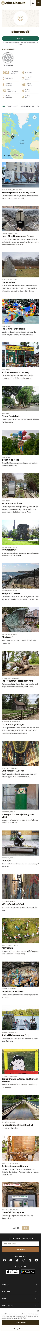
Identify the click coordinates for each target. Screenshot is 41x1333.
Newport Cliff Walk (11, 593)
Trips (4, 1299)
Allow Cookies (20, 1322)
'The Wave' (7, 637)
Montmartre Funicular (12, 503)
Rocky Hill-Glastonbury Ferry (16, 1035)
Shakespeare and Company (15, 372)
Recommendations (27, 106)
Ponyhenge (7, 948)
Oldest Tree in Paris (11, 416)
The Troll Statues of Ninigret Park (17, 681)
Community (8, 1306)
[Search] (33, 3)
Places (5, 1284)
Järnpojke (6, 860)
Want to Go (12, 106)
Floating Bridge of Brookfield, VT (17, 1125)
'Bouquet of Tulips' (10, 460)
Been (3, 106)
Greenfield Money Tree (13, 1212)
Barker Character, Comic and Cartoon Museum (20, 1080)
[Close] (38, 1310)
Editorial (6, 1291)
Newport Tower (9, 550)
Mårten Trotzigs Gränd (13, 904)
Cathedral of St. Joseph (13, 771)
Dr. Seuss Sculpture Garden (15, 1166)
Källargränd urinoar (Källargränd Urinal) (18, 815)
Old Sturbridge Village (13, 724)
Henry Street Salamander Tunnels (18, 236)
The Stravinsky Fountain (13, 329)
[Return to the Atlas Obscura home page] (14, 3)
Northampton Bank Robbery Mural (18, 192)
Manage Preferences (20, 1329)
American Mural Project (13, 991)
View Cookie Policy (20, 1318)
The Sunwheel (8, 282)
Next (26, 1228)
